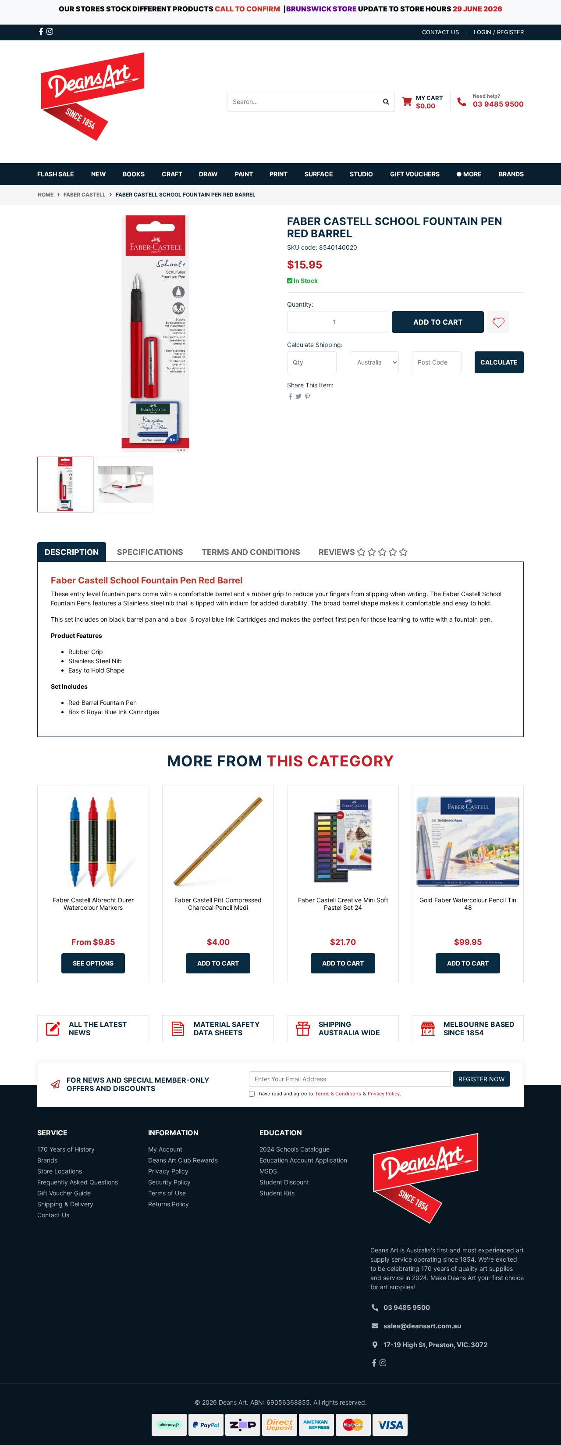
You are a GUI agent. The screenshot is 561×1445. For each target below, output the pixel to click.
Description (72, 552)
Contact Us (53, 1215)
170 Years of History (66, 1149)
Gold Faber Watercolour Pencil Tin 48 (467, 903)
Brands (47, 1160)
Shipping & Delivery (65, 1204)
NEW (98, 174)
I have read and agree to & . (328, 1094)
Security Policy (169, 1182)
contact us (440, 32)
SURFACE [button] (319, 174)
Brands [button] (511, 174)
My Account (165, 1149)
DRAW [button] (208, 174)
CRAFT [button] (172, 174)
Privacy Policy (384, 1094)
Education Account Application (303, 1160)
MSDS (268, 1171)
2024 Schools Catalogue (294, 1149)
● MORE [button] (469, 174)
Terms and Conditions (251, 552)
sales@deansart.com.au (422, 1326)
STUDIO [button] (361, 174)
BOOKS (134, 174)
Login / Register (499, 32)
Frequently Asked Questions (77, 1182)
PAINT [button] (244, 174)
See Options (93, 963)
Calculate (499, 362)
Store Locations (59, 1171)
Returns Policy (168, 1204)
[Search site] (386, 102)
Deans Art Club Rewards (183, 1160)
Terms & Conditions (338, 1094)
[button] (498, 322)
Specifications (150, 552)
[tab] (71, 552)
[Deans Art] (92, 100)
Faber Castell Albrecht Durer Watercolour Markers (93, 903)
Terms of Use (167, 1193)
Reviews (338, 552)
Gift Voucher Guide (64, 1193)
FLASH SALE (55, 174)
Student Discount (284, 1182)
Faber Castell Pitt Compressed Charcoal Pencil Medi (218, 903)
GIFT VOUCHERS (415, 174)
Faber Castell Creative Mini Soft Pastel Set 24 (343, 903)
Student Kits (277, 1193)
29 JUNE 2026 (477, 8)
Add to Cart (438, 322)
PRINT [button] (279, 174)
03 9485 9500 (498, 104)
